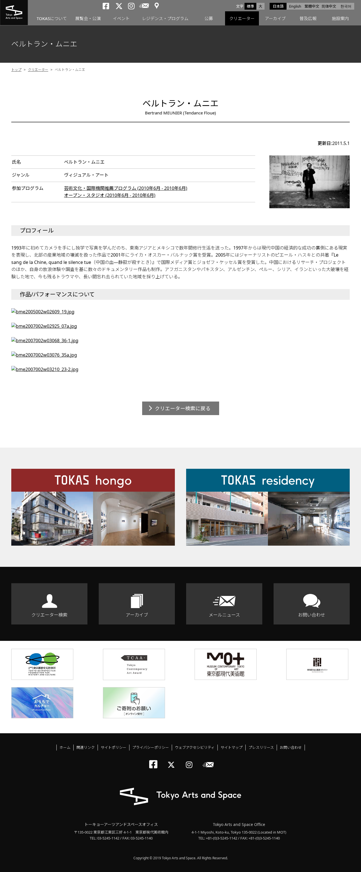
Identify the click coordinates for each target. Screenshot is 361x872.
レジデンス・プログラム (165, 18)
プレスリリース (261, 747)
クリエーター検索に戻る (183, 408)
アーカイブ (275, 18)
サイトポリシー (113, 747)
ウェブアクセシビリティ (195, 747)
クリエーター (242, 18)
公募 (208, 18)
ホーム (65, 747)
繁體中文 (312, 6)
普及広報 (308, 18)
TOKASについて (52, 18)
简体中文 (329, 6)
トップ (16, 69)
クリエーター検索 (49, 615)
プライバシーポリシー (150, 747)
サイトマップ (232, 747)
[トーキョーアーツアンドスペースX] (172, 759)
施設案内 (340, 18)
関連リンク (85, 747)
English (295, 6)
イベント (121, 18)
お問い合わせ (311, 615)
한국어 (345, 6)
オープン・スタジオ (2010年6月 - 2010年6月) (109, 195)
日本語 (278, 6)
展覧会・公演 (88, 18)
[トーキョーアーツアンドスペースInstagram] (191, 759)
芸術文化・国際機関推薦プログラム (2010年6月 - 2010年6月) (125, 188)
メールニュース (224, 615)
